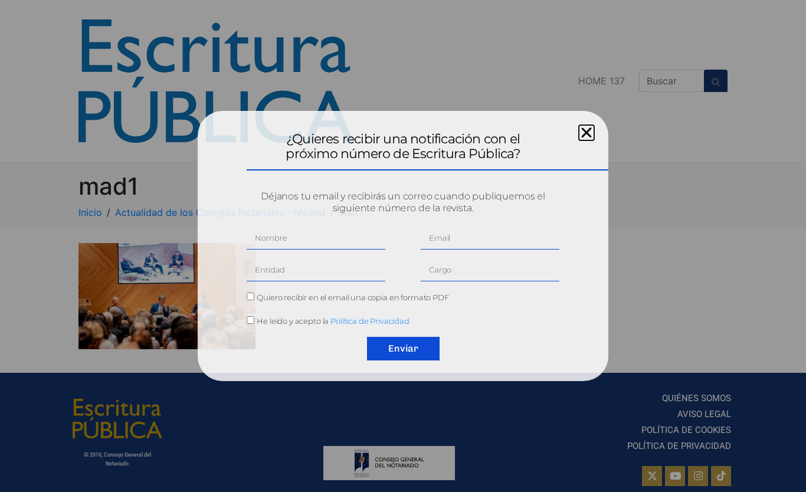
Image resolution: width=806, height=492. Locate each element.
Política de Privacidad (369, 321)
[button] (586, 133)
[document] (403, 246)
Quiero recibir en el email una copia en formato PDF (352, 297)
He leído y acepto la (333, 321)
